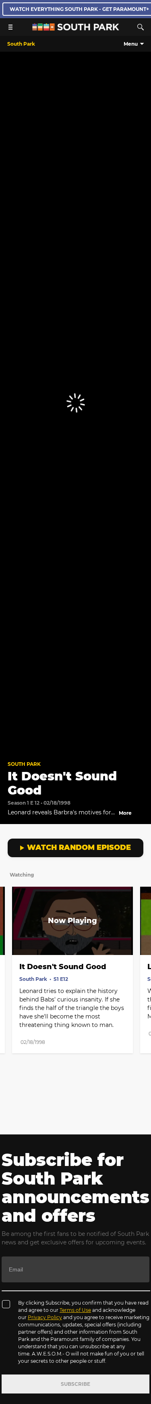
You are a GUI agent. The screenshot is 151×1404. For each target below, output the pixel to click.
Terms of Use (75, 1310)
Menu (131, 44)
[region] (75, 403)
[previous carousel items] (10, 938)
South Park (24, 764)
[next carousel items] (140, 938)
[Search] (140, 27)
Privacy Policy (45, 1317)
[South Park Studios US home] (75, 28)
